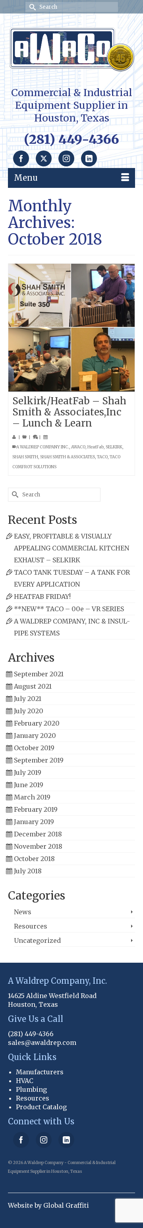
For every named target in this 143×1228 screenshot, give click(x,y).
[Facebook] (21, 158)
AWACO (78, 447)
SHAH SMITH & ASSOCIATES (67, 457)
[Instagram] (66, 158)
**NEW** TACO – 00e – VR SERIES (69, 609)
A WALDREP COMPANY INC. (42, 447)
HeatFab (95, 447)
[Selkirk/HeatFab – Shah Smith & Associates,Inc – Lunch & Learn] (71, 328)
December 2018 (38, 834)
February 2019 (36, 809)
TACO (102, 457)
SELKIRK (114, 447)
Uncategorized (37, 940)
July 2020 (28, 711)
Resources (30, 926)
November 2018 (38, 846)
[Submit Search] (31, 7)
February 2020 (37, 723)
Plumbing (31, 1089)
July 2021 (27, 699)
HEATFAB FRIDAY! (42, 596)
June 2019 (28, 785)
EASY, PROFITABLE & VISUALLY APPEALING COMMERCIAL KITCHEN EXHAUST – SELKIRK (71, 548)
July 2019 (27, 772)
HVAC (24, 1081)
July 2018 (28, 871)
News (22, 912)
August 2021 (33, 686)
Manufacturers (40, 1072)
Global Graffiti (66, 1205)
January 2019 (34, 822)
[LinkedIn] (89, 158)
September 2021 (39, 674)
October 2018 (34, 859)
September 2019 (39, 760)
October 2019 (34, 748)
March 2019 (32, 797)
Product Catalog (41, 1107)
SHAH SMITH (25, 457)
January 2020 (35, 736)
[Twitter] (44, 158)
